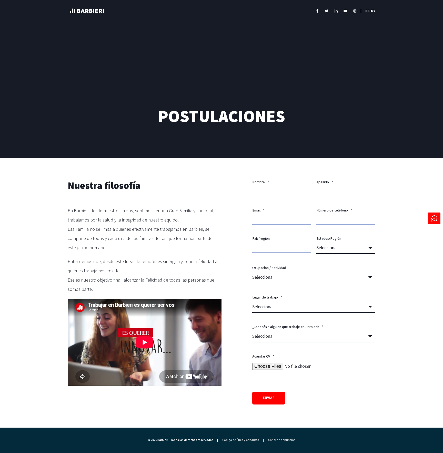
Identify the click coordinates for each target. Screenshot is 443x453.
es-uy (370, 10)
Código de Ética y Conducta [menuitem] (240, 440)
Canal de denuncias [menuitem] (281, 440)
